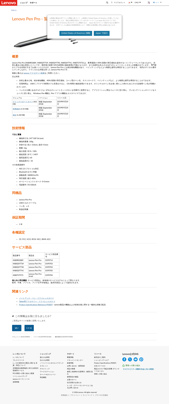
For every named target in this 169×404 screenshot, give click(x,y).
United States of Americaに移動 (75, 33)
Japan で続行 (102, 33)
